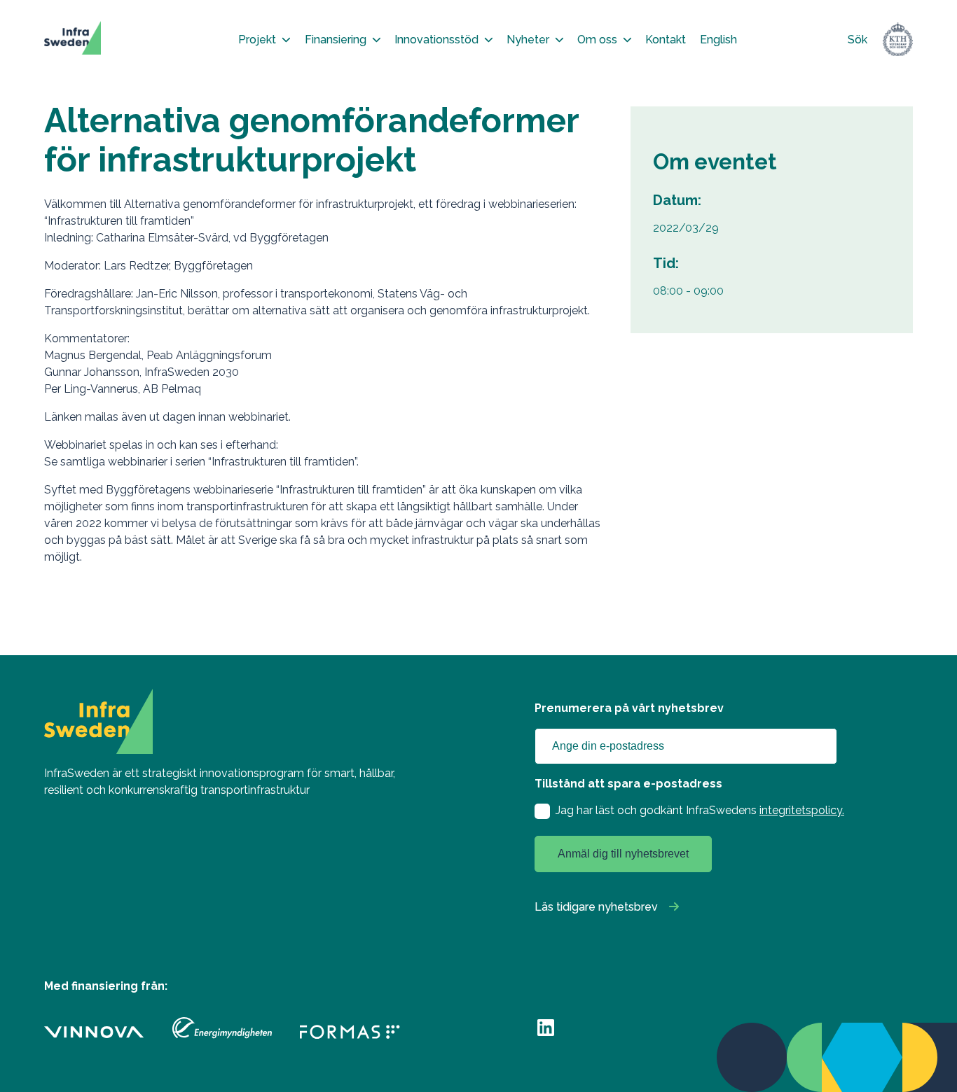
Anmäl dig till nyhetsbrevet (623, 854)
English (718, 39)
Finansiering (335, 39)
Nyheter (528, 39)
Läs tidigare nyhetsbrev (596, 906)
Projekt (257, 39)
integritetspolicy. (801, 810)
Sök (857, 39)
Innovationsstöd (436, 39)
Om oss (597, 39)
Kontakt (665, 39)
